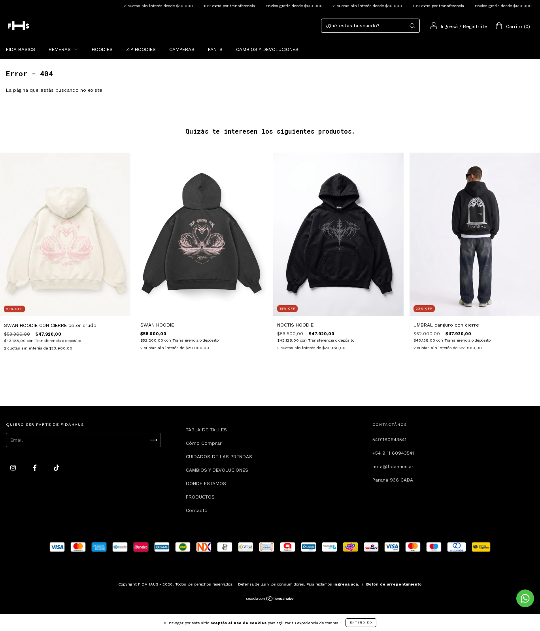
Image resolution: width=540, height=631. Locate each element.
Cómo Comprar (204, 443)
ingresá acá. (346, 584)
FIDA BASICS (20, 49)
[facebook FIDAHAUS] (35, 467)
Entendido (361, 622)
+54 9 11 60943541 (393, 453)
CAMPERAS (181, 49)
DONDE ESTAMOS (206, 483)
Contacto (197, 510)
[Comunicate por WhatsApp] (525, 598)
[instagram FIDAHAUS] (14, 467)
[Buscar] (412, 25)
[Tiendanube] (270, 599)
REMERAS (60, 49)
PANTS (215, 49)
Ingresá (449, 26)
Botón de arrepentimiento (394, 584)
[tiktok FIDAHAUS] (56, 467)
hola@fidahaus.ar (392, 466)
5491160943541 (389, 439)
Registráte (475, 26)
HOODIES (102, 49)
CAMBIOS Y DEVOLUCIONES (267, 49)
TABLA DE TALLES (206, 430)
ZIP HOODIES (141, 49)
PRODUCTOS (200, 497)
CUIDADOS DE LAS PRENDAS (219, 456)
